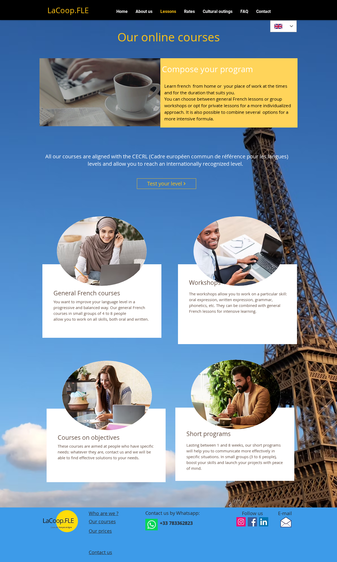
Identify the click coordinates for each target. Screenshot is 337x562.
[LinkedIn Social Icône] (263, 521)
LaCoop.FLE (68, 10)
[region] (101, 280)
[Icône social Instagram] (241, 521)
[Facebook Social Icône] (252, 521)
